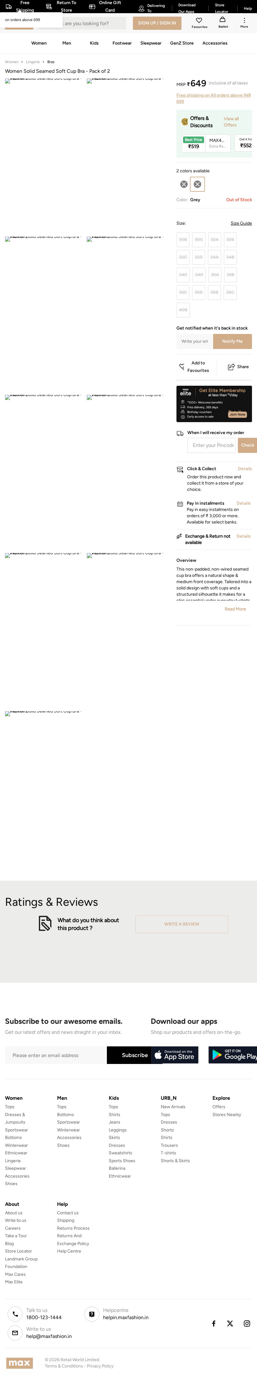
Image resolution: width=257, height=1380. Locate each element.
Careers (13, 1228)
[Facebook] (213, 1323)
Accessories (17, 1176)
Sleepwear (15, 1168)
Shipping (65, 1220)
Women (11, 62)
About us (14, 1213)
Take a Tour (16, 1235)
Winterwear (16, 1145)
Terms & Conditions (64, 1366)
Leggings (118, 1130)
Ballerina (117, 1168)
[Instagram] (247, 1323)
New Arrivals (173, 1106)
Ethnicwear (16, 1153)
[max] (21, 1363)
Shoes (11, 1183)
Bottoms (13, 1137)
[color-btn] (183, 184)
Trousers (169, 1145)
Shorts (167, 1130)
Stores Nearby (226, 1114)
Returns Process (73, 1228)
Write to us (15, 1220)
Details (235, 412)
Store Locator (18, 1251)
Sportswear (16, 1130)
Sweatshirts (120, 1153)
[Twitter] (230, 1323)
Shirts (114, 1114)
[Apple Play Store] (174, 1055)
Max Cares (15, 1274)
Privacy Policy (100, 1366)
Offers (218, 1106)
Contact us (68, 1213)
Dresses (117, 1145)
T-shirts (168, 1153)
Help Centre (69, 1251)
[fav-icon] (199, 21)
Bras (51, 62)
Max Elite (14, 1282)
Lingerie (33, 62)
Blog (9, 1243)
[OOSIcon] (184, 184)
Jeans (114, 1122)
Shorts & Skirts (175, 1160)
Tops (9, 1106)
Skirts (114, 1137)
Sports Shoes (122, 1160)
